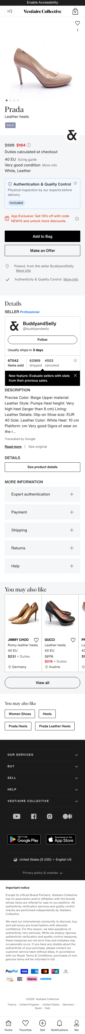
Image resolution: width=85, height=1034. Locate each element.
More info (49, 165)
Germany (68, 1004)
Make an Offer (42, 250)
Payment (19, 512)
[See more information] (77, 218)
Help (15, 566)
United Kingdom (29, 1004)
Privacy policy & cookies (40, 872)
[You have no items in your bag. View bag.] (75, 11)
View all (42, 682)
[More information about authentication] (75, 183)
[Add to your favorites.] (36, 640)
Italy (47, 1008)
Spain (38, 1008)
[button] (75, 11)
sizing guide (27, 159)
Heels (47, 713)
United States (51, 1004)
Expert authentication (30, 494)
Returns (18, 548)
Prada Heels (18, 726)
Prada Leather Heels (55, 726)
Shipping (19, 530)
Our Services (21, 755)
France (12, 1004)
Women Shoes (20, 713)
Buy (11, 766)
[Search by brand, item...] (10, 11)
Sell (12, 778)
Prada (14, 110)
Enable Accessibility (42, 2)
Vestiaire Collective (28, 801)
